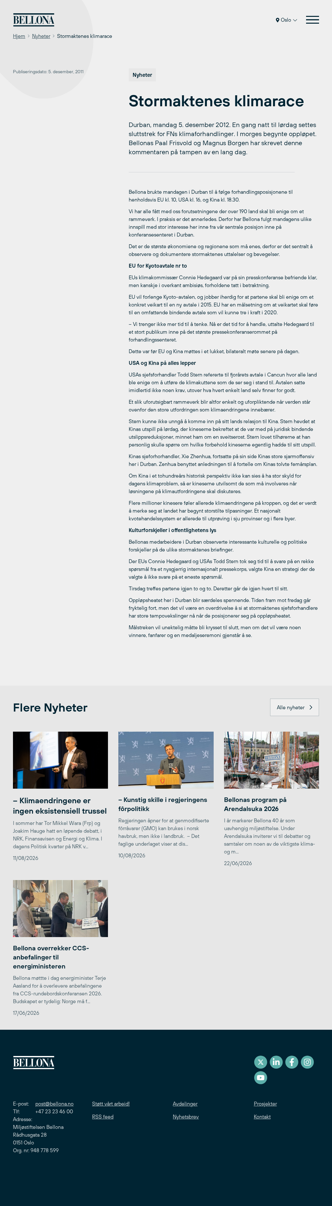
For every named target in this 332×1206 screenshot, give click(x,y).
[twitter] (260, 1062)
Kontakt (262, 1116)
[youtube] (260, 1077)
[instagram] (307, 1062)
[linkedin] (276, 1062)
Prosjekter (265, 1104)
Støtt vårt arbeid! (111, 1104)
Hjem (19, 36)
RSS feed (102, 1116)
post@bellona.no (54, 1104)
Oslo (285, 20)
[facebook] (291, 1062)
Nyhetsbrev (186, 1116)
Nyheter (41, 36)
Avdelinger (185, 1104)
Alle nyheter (290, 707)
